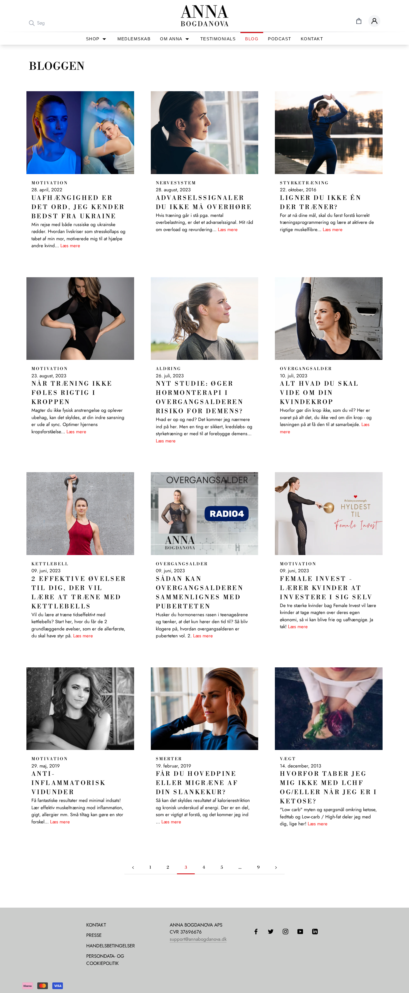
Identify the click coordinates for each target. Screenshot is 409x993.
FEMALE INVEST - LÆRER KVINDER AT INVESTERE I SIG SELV (326, 588)
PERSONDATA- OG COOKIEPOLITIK (105, 960)
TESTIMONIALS (218, 39)
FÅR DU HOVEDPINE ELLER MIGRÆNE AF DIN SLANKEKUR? (197, 783)
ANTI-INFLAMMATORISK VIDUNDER (68, 783)
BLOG (251, 39)
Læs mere (70, 245)
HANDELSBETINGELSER (110, 945)
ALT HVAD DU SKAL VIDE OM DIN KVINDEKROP (319, 393)
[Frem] (276, 867)
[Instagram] (285, 931)
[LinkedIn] (315, 931)
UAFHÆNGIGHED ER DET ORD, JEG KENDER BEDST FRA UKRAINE (78, 207)
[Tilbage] (133, 867)
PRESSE (94, 935)
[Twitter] (271, 931)
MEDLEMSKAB (134, 39)
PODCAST (279, 39)
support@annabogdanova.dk (198, 939)
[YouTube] (300, 931)
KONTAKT (312, 39)
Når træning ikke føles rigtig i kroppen (71, 393)
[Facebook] (256, 931)
